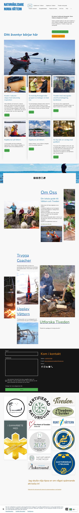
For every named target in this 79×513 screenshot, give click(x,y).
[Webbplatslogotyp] (15, 12)
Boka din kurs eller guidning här (60, 31)
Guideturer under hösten (58, 36)
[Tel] (44, 178)
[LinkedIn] (39, 178)
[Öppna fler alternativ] (71, 8)
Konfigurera (30, 511)
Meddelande (8, 358)
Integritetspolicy (9, 511)
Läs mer (7, 115)
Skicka (21, 389)
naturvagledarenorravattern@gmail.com (54, 361)
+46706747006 (48, 358)
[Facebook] (34, 178)
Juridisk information (20, 511)
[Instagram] (37, 178)
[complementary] (72, 509)
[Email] (42, 178)
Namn (7, 351)
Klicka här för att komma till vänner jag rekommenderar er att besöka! (44, 489)
